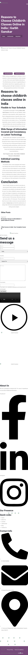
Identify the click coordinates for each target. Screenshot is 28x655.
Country (2, 255)
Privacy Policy (10, 649)
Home (3, 36)
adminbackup (9, 73)
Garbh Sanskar (10, 185)
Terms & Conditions (19, 649)
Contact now (9, 203)
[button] (14, 317)
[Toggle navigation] (27, 4)
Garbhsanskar (10, 36)
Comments (2, 282)
